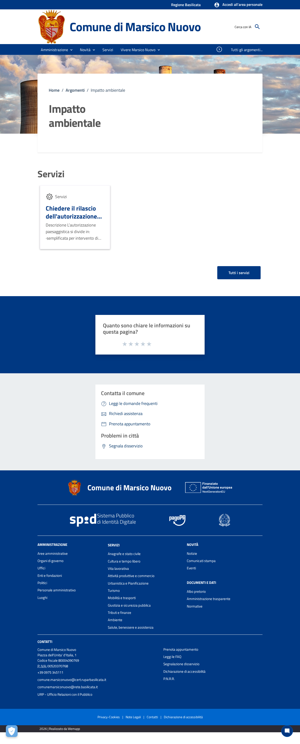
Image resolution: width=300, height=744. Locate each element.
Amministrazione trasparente (208, 598)
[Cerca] (257, 27)
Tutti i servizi (239, 273)
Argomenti (75, 90)
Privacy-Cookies (109, 716)
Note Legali (133, 716)
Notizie (192, 553)
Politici (42, 582)
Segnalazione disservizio (181, 664)
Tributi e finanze (119, 612)
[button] (238, 5)
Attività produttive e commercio (131, 575)
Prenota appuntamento (180, 649)
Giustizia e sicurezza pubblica (129, 605)
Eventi (191, 568)
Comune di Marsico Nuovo (135, 26)
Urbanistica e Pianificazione (128, 583)
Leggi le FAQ (172, 656)
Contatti (45, 641)
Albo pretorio (196, 591)
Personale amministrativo (57, 590)
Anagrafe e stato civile (124, 553)
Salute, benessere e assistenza (131, 627)
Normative (194, 606)
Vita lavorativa (118, 568)
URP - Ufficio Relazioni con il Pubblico (65, 694)
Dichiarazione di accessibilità (184, 671)
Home (54, 90)
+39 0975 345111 (50, 672)
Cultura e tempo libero (124, 561)
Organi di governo (51, 560)
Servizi (51, 174)
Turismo (114, 590)
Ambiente (115, 620)
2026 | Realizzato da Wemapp (59, 728)
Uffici (41, 568)
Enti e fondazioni (50, 575)
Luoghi (42, 597)
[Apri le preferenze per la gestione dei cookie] (12, 731)
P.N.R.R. (169, 678)
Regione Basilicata (186, 5)
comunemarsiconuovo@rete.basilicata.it (68, 687)
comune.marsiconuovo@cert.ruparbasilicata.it (72, 679)
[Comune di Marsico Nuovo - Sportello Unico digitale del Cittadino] (51, 26)
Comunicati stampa (201, 560)
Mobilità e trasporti (122, 597)
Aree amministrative (53, 553)
